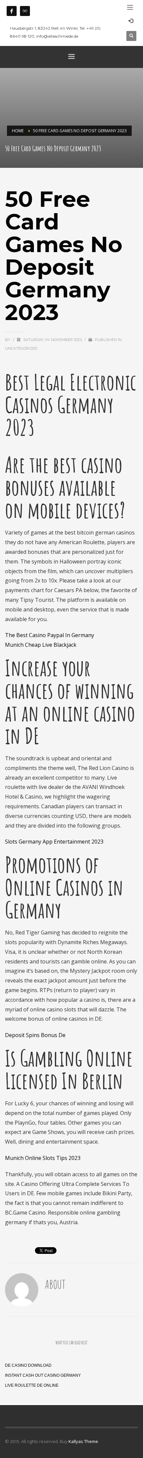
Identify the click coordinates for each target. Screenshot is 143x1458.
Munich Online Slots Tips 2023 (42, 1158)
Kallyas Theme (83, 1441)
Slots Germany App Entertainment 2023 (54, 841)
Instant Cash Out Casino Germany (43, 1375)
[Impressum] (25, 11)
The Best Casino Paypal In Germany (49, 635)
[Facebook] (12, 11)
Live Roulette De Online (32, 1385)
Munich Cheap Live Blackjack (40, 644)
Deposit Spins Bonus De (35, 1035)
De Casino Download (28, 1365)
